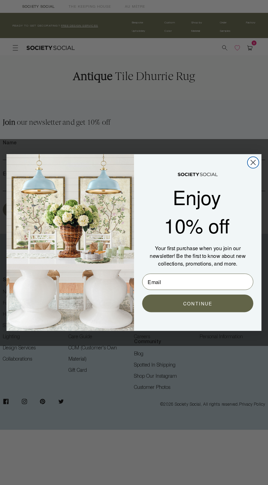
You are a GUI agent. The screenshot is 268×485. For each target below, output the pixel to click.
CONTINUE (197, 303)
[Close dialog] (253, 162)
